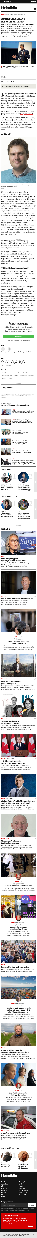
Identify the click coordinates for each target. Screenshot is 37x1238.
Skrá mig (31, 1205)
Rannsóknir (4, 1184)
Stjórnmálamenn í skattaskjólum (15, 15)
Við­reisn (4, 378)
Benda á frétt (23, 1192)
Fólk (2, 1186)
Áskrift (21, 1186)
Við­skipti (10, 378)
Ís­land (19, 372)
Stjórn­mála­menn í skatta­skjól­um (27, 375)
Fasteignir (22, 1182)
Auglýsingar (22, 1194)
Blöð (20, 1184)
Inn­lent (14, 372)
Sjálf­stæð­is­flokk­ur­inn (7, 375)
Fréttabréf (22, 1188)
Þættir (3, 1196)
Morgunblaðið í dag (27, 114)
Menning (4, 1188)
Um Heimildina (23, 1190)
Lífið (2, 1194)
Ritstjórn (4, 77)
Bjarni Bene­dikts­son (6, 372)
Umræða (4, 1190)
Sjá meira (18, 336)
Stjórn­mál (16, 375)
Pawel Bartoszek (26, 372)
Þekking (3, 1192)
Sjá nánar (21, 1235)
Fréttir (3, 15)
